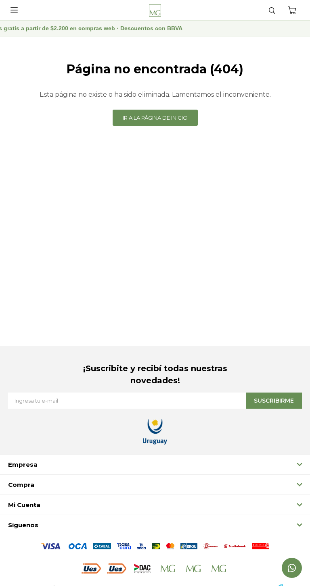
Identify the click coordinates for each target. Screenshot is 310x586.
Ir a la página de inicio (155, 117)
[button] (272, 10)
